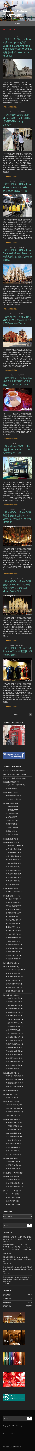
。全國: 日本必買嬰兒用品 (12, 1016)
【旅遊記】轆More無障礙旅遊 (12, 1173)
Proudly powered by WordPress (12, 1446)
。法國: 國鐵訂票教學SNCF (13, 1083)
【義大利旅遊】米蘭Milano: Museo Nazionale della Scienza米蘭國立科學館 (17, 187)
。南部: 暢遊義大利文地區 (12, 1112)
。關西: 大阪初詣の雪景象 (12, 1065)
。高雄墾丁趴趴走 (10, 834)
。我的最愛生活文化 (11, 1204)
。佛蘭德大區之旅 (10, 1097)
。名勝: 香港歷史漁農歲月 (12, 1179)
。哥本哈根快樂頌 (10, 788)
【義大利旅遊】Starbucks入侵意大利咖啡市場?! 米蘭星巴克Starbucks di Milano (17, 381)
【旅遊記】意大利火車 (9, 963)
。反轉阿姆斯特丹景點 (11, 1165)
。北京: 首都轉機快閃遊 (12, 1133)
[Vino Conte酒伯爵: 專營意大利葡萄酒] (14, 1345)
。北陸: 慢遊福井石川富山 (12, 1026)
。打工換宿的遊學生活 (11, 927)
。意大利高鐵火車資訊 (11, 923)
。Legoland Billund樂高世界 (13, 785)
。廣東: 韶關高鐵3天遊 (11, 1147)
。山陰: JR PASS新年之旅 (12, 1030)
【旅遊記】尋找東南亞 (9, 842)
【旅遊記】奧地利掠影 (9, 839)
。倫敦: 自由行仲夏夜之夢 (12, 977)
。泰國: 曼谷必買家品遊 (12, 877)
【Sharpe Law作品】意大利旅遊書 (13, 771)
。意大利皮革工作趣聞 (11, 920)
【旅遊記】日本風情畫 (9, 995)
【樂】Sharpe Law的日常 (10, 1191)
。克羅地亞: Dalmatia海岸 (12, 891)
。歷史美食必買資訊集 (11, 934)
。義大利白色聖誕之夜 (11, 952)
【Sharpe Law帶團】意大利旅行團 (13, 778)
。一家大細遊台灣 (10, 806)
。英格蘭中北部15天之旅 (12, 980)
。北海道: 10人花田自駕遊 (12, 1019)
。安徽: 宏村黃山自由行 (12, 1140)
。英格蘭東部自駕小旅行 (12, 987)
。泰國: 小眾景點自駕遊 (12, 867)
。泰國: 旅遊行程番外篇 (12, 870)
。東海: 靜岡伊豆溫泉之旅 (12, 1044)
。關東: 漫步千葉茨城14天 (12, 1058)
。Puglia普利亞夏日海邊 (12, 909)
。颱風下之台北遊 (10, 831)
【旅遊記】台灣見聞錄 (9, 803)
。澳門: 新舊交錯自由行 (12, 1154)
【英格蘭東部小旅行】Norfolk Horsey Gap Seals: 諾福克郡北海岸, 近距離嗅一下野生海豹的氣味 (17, 1259)
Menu (18, 23)
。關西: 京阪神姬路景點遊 (12, 1062)
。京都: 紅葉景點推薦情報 (12, 1005)
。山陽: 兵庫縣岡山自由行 (12, 1037)
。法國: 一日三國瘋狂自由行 (13, 1079)
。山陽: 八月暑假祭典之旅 (12, 1033)
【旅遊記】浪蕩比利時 (9, 1094)
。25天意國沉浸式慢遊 (12, 902)
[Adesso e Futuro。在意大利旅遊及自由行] (14, 758)
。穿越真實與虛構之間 (11, 941)
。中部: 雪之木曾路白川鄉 (12, 1002)
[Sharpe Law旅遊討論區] (14, 1323)
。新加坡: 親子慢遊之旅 (12, 860)
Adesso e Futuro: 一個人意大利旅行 (17, 13)
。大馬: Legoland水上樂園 (13, 845)
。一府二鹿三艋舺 (10, 810)
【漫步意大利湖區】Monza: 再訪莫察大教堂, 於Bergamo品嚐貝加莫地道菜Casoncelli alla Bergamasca (17, 1279)
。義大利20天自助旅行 (12, 948)
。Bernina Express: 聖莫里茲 (13, 1105)
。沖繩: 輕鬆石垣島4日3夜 (13, 1047)
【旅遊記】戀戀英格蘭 (9, 967)
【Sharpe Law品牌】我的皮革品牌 (13, 774)
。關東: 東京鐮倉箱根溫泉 (12, 1051)
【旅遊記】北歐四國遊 (9, 793)
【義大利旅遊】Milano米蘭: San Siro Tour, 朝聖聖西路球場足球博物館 (17, 651)
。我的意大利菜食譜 (11, 1197)
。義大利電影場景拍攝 (11, 955)
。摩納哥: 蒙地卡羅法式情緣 (13, 1076)
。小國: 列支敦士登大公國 (12, 1115)
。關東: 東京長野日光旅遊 (12, 1054)
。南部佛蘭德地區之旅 (11, 1161)
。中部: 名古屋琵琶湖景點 (12, 998)
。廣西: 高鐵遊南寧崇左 (12, 1151)
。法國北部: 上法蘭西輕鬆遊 (13, 1086)
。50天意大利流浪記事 (12, 906)
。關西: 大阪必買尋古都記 (12, 1069)
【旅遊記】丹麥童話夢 (9, 782)
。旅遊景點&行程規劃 (11, 930)
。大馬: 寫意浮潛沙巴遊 (12, 849)
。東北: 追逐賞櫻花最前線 (12, 1040)
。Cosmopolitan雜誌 (11, 1194)
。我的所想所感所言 (11, 1201)
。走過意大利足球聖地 (11, 959)
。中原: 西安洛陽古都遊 (12, 1126)
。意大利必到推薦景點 (11, 916)
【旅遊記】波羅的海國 (9, 1091)
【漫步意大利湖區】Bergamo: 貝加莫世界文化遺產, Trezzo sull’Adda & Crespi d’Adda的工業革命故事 (17, 1269)
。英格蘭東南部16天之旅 (12, 984)
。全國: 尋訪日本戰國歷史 (12, 1012)
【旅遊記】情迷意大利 (9, 896)
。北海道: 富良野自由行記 (12, 1023)
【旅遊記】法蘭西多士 (9, 1073)
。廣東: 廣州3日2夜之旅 (12, 1144)
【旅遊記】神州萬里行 (9, 1119)
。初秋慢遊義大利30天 (12, 913)
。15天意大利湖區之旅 (11, 899)
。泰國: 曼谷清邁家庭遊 (12, 881)
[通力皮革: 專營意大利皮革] (14, 1364)
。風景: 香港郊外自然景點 (12, 1186)
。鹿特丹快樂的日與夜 (11, 1168)
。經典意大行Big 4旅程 (12, 945)
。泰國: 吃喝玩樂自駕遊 (12, 863)
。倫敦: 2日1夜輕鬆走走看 (12, 973)
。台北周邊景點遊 (10, 813)
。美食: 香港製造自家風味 (12, 1183)
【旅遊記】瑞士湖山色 (9, 1102)
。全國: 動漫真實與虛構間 (12, 1009)
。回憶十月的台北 (10, 820)
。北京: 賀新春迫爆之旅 (12, 1129)
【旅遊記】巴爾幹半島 (9, 889)
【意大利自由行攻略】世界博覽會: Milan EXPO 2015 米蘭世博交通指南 (17, 449)
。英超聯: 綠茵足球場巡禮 (12, 991)
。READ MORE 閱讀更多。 (11, 107)
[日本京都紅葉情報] (14, 1386)
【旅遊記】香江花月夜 (9, 1176)
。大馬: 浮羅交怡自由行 (12, 852)
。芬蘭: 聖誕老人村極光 (12, 799)
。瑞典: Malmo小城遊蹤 (12, 795)
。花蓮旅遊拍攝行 (10, 827)
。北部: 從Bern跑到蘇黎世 (13, 1108)
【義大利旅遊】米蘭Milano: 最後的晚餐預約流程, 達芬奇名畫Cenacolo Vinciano (17, 320)
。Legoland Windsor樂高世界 (14, 970)
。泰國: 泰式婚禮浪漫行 (12, 884)
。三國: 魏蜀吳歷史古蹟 (12, 1122)
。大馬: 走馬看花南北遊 (12, 856)
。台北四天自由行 (10, 817)
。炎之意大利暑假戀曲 (11, 938)
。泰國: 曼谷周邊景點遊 (12, 874)
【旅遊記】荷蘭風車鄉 (9, 1158)
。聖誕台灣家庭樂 (10, 824)
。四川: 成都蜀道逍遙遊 (12, 1137)
